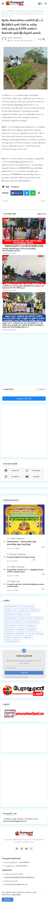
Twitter (26, 193)
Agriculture (30, 606)
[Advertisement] (24, 360)
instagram (15, 477)
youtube (36, 477)
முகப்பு (4, 11)
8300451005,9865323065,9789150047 (20, 877)
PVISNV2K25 (20, 633)
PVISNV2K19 (20, 630)
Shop (29, 633)
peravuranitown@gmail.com (16, 884)
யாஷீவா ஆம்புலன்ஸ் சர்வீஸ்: (14, 874)
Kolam (22, 618)
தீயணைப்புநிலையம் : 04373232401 (17, 862)
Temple (7, 637)
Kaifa (27, 614)
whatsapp (36, 470)
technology (38, 633)
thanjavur (10, 11)
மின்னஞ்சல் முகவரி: (11, 881)
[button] (45, 3)
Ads (21, 606)
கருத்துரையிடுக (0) (24, 398)
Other (30, 618)
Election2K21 (35, 610)
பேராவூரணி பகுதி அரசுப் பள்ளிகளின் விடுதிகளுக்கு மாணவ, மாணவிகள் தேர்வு (25, 585)
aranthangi (23, 610)
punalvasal (9, 630)
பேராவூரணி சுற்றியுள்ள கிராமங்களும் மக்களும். (21, 557)
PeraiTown (8, 622)
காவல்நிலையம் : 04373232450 (16, 866)
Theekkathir (27, 637)
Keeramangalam (11, 618)
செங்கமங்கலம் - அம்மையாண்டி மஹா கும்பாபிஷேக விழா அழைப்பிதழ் (21, 542)
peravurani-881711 (32, 622)
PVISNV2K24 (9, 633)
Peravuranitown (10, 626)
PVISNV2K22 (31, 630)
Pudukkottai (31, 626)
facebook (15, 470)
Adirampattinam (11, 606)
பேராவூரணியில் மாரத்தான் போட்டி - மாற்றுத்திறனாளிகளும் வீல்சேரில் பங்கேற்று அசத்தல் (25, 571)
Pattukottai (39, 618)
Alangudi (8, 610)
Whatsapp (33, 193)
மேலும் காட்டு (41, 214)
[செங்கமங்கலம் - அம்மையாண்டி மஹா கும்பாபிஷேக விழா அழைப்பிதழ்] (24, 520)
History (20, 614)
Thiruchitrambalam (12, 641)
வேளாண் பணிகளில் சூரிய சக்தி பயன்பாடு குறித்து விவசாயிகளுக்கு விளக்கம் (19, 250)
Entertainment (10, 614)
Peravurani (19, 622)
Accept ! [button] (7, 899)
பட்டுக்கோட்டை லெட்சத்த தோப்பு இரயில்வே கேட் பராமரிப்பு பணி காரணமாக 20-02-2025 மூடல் (23, 287)
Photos (21, 626)
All (15, 610)
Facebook (18, 193)
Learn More (16, 894)
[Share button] (38, 193)
